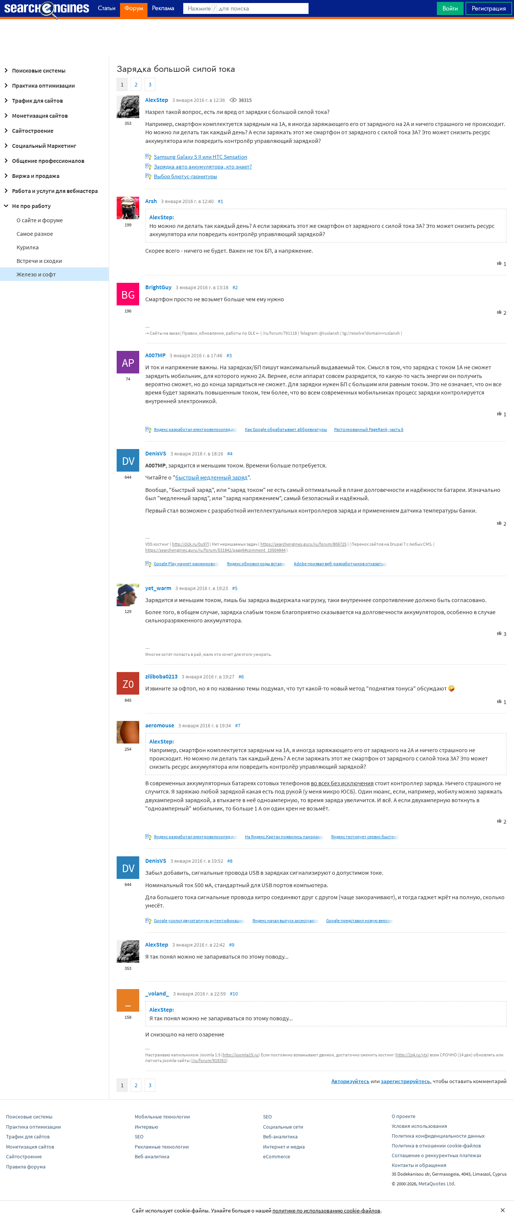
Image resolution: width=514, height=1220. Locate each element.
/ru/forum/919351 (209, 1060)
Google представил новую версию (360, 920)
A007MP (155, 355)
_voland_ (157, 993)
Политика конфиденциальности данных (438, 1135)
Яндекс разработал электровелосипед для (196, 429)
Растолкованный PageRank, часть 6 (368, 429)
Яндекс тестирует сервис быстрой (365, 836)
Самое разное (35, 233)
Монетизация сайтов (40, 115)
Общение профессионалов (48, 160)
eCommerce (276, 1156)
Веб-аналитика (152, 1156)
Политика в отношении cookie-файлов (436, 1145)
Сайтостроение (32, 130)
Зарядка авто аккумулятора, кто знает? (203, 166)
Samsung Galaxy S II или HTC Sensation (200, 156)
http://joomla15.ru (241, 1055)
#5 (234, 588)
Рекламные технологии (162, 1146)
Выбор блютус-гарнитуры (185, 176)
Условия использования (419, 1126)
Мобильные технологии (162, 1116)
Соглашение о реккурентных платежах (436, 1155)
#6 (241, 676)
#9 (231, 944)
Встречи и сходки (39, 260)
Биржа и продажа (35, 175)
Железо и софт (36, 274)
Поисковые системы (38, 70)
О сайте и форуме (40, 220)
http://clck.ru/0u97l (190, 544)
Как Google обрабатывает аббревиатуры (286, 429)
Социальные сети (283, 1126)
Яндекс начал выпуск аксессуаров (285, 920)
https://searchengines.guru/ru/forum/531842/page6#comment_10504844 (215, 550)
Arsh (151, 201)
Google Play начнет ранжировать (187, 563)
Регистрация (489, 8)
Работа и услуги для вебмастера (55, 190)
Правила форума (26, 1166)
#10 (234, 993)
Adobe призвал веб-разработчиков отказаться (341, 563)
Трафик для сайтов (37, 100)
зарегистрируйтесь (405, 1081)
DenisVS (155, 453)
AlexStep (156, 99)
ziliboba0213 (161, 676)
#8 (230, 860)
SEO (139, 1136)
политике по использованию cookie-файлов (326, 1210)
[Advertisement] (257, 38)
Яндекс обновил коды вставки (257, 563)
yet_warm (158, 588)
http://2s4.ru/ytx (411, 1055)
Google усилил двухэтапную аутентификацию (199, 920)
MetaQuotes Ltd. (436, 1183)
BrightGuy (158, 287)
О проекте (403, 1116)
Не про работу (31, 205)
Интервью (146, 1126)
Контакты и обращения (419, 1165)
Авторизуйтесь (351, 1081)
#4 (230, 453)
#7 (237, 725)
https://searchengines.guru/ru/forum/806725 (303, 544)
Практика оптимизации (43, 85)
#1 (220, 201)
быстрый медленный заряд (211, 477)
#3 (229, 355)
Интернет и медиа (284, 1146)
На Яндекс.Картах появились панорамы (284, 836)
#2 (235, 287)
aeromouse (159, 725)
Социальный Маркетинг (44, 145)
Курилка (28, 247)
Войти (450, 8)
